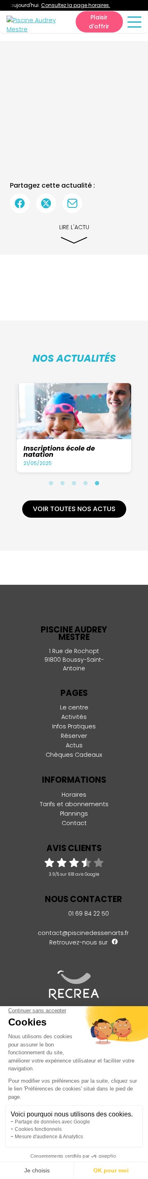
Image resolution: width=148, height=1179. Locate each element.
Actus (74, 745)
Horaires (74, 795)
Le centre (74, 707)
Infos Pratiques (74, 726)
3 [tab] (74, 483)
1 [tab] (51, 483)
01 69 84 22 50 (88, 913)
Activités (74, 717)
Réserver (74, 736)
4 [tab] (85, 483)
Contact (74, 823)
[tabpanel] (74, 427)
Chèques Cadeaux (74, 755)
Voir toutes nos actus (74, 509)
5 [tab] (97, 483)
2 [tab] (62, 483)
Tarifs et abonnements (74, 804)
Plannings (74, 813)
